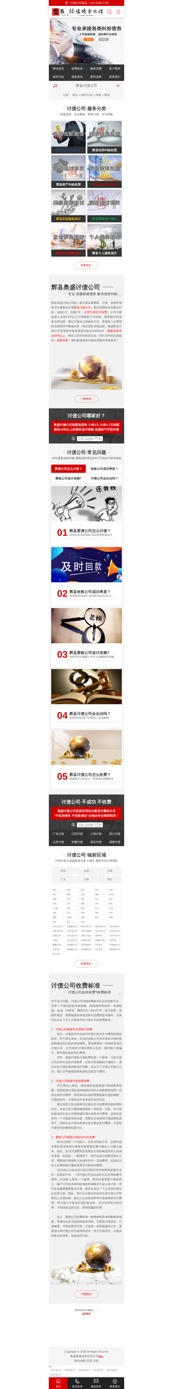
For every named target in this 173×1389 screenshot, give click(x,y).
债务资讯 (77, 76)
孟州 (68, 922)
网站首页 (58, 68)
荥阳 (54, 917)
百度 (89, 1360)
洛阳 (68, 890)
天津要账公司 (114, 945)
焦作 (82, 890)
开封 (68, 899)
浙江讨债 (114, 833)
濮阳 (97, 894)
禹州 (82, 908)
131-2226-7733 (90, 439)
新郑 (68, 908)
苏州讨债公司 (112, 1370)
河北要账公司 (72, 945)
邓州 (97, 904)
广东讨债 (58, 833)
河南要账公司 (72, 949)
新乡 (111, 899)
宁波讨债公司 (58, 926)
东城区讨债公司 (86, 940)
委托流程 (96, 76)
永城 (111, 908)
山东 (86, 870)
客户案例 (114, 68)
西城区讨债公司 (100, 940)
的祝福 (55, 940)
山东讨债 (58, 842)
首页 (75, 94)
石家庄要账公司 (86, 945)
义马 (68, 913)
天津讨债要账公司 (86, 931)
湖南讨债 (114, 842)
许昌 (97, 899)
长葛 (54, 913)
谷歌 (96, 1360)
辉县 (107, 94)
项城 (97, 913)
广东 (63, 879)
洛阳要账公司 (114, 949)
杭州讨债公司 (86, 926)
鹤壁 (68, 894)
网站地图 (80, 1360)
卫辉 (82, 917)
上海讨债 (96, 833)
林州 (82, 913)
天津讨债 (112, 940)
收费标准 (77, 68)
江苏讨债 (77, 833)
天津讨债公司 (58, 931)
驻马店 (112, 894)
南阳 (54, 899)
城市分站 (58, 76)
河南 (98, 94)
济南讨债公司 (69, 1370)
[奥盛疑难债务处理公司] (78, 11)
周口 (54, 894)
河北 (63, 870)
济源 (54, 904)
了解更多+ (87, 398)
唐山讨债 (56, 954)
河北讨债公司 (72, 936)
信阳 (111, 890)
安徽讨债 (77, 842)
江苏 (86, 879)
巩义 (97, 908)
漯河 (82, 899)
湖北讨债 (96, 842)
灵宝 (68, 904)
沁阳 (82, 922)
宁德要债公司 (72, 926)
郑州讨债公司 (84, 1370)
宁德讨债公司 (114, 926)
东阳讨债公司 (100, 926)
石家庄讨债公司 (86, 936)
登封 (111, 904)
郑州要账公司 (86, 949)
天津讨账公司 (72, 931)
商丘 (97, 890)
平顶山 (69, 917)
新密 (54, 922)
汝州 (111, 913)
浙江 (110, 879)
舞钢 (111, 917)
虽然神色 (98, 936)
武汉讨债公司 (55, 1375)
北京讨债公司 (72, 940)
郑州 (54, 890)
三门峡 (55, 908)
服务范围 (96, 68)
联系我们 (114, 76)
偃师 (82, 904)
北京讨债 (98, 949)
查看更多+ (87, 265)
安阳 (82, 894)
